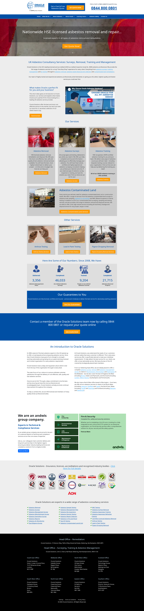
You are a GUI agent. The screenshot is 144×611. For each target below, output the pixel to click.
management (33, 72)
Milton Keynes (84, 378)
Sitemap (61, 599)
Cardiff (83, 388)
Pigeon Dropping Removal (103, 246)
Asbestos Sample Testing (68, 507)
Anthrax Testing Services (41, 252)
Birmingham (100, 372)
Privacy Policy (81, 599)
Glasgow (112, 388)
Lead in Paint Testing (72, 246)
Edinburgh (80, 390)
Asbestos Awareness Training (101, 512)
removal (94, 370)
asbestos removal (60, 72)
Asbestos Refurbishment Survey (39, 514)
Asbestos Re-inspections (68, 512)
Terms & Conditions (70, 599)
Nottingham (111, 372)
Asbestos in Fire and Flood (68, 519)
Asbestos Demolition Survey (37, 516)
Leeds (98, 386)
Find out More (23, 451)
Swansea (91, 388)
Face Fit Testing (65, 521)
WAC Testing (96, 507)
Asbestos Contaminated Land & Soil (71, 523)
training (110, 69)
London (76, 378)
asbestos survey (86, 370)
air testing (44, 72)
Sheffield (90, 386)
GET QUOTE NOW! (75, 8)
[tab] (66, 417)
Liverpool (84, 386)
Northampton (91, 372)
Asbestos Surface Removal (100, 510)
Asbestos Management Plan (69, 510)
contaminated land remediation (104, 72)
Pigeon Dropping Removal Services (103, 252)
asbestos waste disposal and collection (79, 72)
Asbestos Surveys (72, 151)
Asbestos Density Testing (68, 514)
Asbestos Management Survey (38, 512)
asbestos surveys (101, 69)
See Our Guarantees (72, 304)
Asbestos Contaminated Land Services (74, 212)
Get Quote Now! (72, 46)
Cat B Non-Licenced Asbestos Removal (104, 519)
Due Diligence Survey (35, 523)
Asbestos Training (103, 151)
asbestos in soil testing (82, 198)
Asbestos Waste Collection (68, 516)
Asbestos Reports (34, 519)
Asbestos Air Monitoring (36, 521)
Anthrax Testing (41, 246)
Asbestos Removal (41, 151)
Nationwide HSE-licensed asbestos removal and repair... (72, 31)
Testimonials (35, 116)
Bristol (83, 376)
